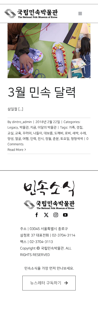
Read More (15, 149)
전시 (41, 138)
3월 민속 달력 (42, 92)
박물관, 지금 (28, 127)
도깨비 (58, 133)
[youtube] (65, 215)
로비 (68, 133)
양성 (11, 138)
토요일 (64, 138)
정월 (48, 138)
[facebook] (36, 215)
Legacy (13, 127)
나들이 (37, 133)
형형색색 (77, 138)
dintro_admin (22, 122)
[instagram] (56, 215)
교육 (18, 133)
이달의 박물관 (47, 127)
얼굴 (18, 138)
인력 (33, 138)
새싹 (75, 133)
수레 (83, 133)
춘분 (56, 138)
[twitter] (46, 215)
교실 (11, 133)
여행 (26, 138)
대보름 (48, 133)
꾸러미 (27, 133)
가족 (72, 127)
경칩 (79, 127)
